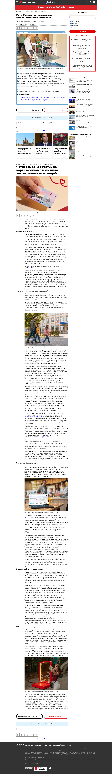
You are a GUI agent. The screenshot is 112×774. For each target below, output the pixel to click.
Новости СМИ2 (42, 130)
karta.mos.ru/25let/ (38, 710)
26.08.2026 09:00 (20, 164)
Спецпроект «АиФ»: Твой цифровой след (56, 7)
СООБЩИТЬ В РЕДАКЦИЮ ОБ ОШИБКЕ (62, 745)
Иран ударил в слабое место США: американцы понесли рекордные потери (82, 60)
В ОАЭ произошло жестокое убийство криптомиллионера (84, 142)
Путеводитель (39, 745)
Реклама (27, 744)
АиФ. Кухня (74, 27)
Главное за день (75, 21)
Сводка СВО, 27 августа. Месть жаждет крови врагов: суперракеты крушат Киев (83, 66)
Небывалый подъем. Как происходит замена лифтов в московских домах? (43, 97)
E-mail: (71, 15)
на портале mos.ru (45, 437)
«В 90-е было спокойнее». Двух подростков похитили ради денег (85, 85)
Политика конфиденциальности (32, 763)
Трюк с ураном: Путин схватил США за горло (85, 100)
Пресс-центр (72, 744)
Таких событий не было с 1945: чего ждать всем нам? (85, 146)
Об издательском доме (38, 744)
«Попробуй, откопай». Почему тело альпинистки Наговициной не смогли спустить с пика (85, 91)
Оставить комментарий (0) (56, 110)
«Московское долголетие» (33, 416)
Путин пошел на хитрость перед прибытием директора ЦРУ (84, 105)
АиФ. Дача (74, 23)
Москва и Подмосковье (29, 24)
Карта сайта (48, 745)
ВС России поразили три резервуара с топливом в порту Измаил (82, 40)
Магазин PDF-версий (82, 744)
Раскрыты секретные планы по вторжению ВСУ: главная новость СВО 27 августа (82, 47)
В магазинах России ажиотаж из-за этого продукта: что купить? (85, 156)
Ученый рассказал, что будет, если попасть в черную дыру (85, 116)
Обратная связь (29, 745)
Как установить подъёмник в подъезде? (33, 101)
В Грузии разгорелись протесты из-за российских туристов (85, 127)
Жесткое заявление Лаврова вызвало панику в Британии (85, 111)
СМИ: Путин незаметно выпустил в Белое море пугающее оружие (85, 121)
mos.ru (33, 268)
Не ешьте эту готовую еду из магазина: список (83, 137)
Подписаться (82, 31)
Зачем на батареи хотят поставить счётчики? (34, 99)
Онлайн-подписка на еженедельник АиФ (56, 744)
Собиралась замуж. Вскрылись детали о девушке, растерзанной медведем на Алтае (84, 80)
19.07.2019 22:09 (20, 11)
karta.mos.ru (29, 517)
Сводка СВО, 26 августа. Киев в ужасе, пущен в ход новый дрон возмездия (82, 53)
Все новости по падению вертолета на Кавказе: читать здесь (85, 151)
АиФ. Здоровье (75, 25)
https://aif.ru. (30, 760)
